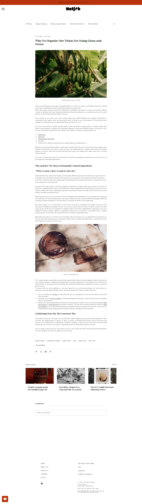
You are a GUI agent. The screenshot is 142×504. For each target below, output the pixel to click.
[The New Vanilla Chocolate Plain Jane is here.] (102, 376)
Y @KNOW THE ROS (91, 488)
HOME (43, 463)
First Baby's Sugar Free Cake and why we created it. (70, 388)
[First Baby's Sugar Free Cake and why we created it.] (71, 376)
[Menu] (4, 9)
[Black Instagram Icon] (42, 484)
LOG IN (43, 477)
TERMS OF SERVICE (85, 474)
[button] (114, 24)
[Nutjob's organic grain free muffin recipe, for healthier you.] (40, 376)
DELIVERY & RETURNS (86, 463)
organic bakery (40, 340)
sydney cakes (66, 340)
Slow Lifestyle (93, 24)
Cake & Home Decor (77, 24)
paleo (74, 340)
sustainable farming (53, 340)
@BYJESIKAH (95, 492)
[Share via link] (50, 352)
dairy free (92, 340)
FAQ (79, 467)
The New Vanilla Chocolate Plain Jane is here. (102, 388)
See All (114, 364)
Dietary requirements (58, 24)
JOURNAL (44, 474)
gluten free (82, 340)
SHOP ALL (44, 470)
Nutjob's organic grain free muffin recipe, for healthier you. (38, 388)
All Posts (29, 24)
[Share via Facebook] (36, 352)
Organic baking (41, 24)
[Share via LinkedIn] (46, 352)
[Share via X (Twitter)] (41, 352)
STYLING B (81, 488)
